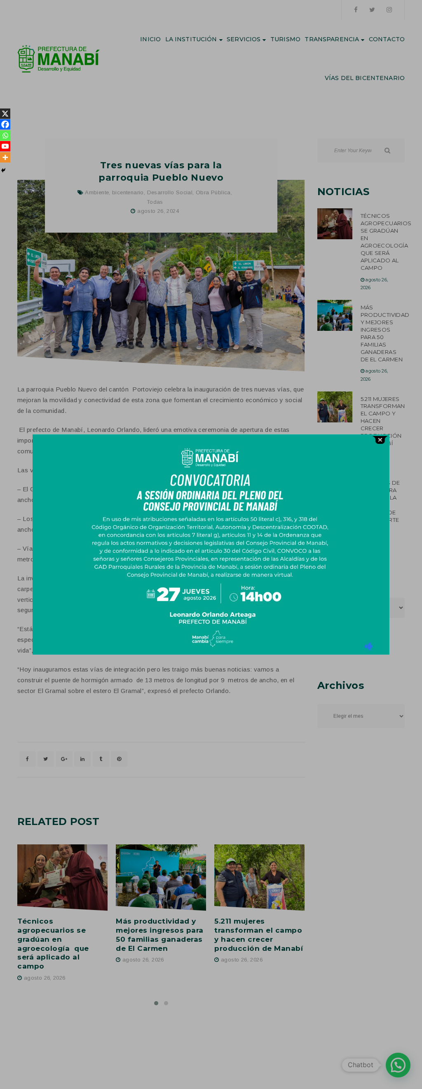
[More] (5, 157)
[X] (5, 113)
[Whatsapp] (5, 135)
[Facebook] (5, 124)
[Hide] (3, 170)
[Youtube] (5, 146)
